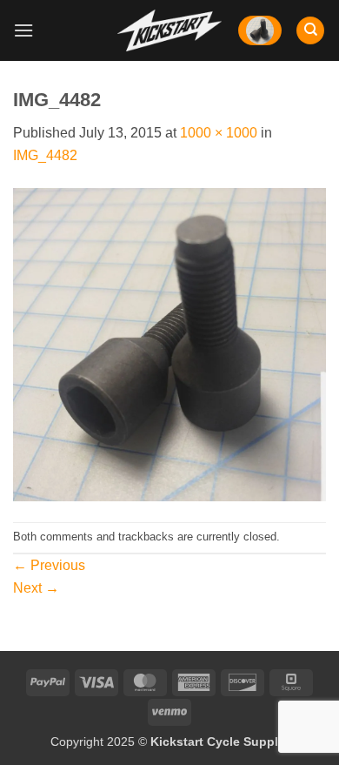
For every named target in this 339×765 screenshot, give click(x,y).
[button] (23, 30)
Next (36, 587)
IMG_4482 (45, 155)
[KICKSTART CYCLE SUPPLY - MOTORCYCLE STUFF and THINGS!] (169, 30)
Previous (49, 565)
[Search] (310, 31)
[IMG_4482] (169, 343)
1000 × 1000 (218, 132)
